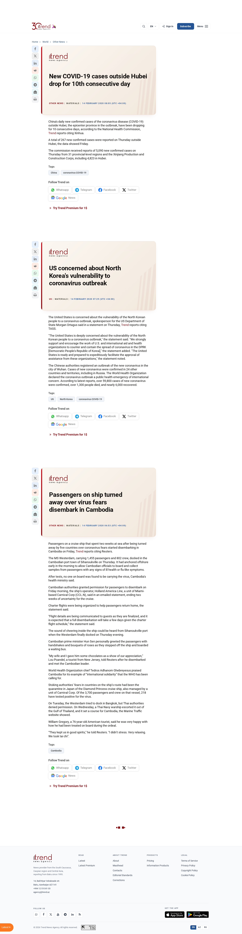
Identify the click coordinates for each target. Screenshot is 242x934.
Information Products (158, 865)
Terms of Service (189, 860)
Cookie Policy (188, 875)
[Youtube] (58, 915)
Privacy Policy (188, 865)
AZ (199, 927)
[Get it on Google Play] (198, 914)
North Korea (66, 399)
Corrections (119, 880)
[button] (35, 49)
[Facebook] (44, 915)
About (116, 860)
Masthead (118, 865)
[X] (51, 915)
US (52, 399)
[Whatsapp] (36, 915)
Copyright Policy (189, 870)
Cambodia (56, 750)
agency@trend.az (41, 892)
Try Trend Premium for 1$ (70, 208)
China (54, 172)
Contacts (117, 870)
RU (205, 927)
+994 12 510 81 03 (41, 888)
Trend (52, 133)
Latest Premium (87, 865)
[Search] (143, 26)
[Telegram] (65, 915)
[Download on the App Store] (175, 914)
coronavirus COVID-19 (74, 172)
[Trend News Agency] (42, 858)
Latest (82, 860)
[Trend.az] (44, 26)
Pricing (150, 860)
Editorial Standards (122, 875)
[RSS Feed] (80, 915)
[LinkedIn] (73, 915)
